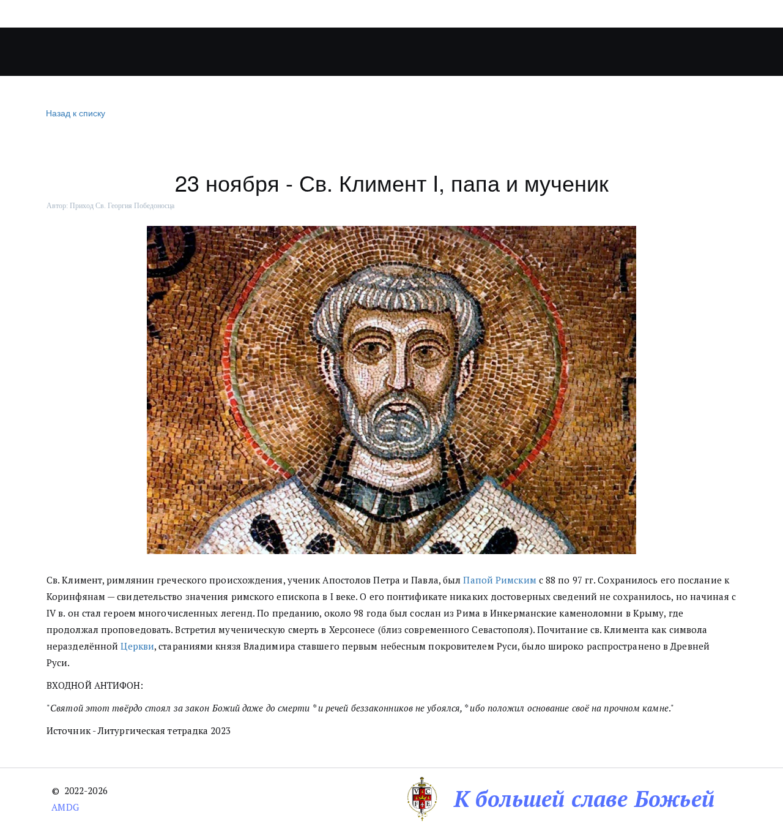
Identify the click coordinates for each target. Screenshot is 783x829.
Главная (125, 52)
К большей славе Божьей (584, 798)
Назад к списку (75, 113)
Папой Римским (499, 580)
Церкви (137, 646)
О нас (185, 52)
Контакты (592, 52)
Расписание (512, 52)
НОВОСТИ (349, 52)
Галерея (422, 52)
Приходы (261, 52)
